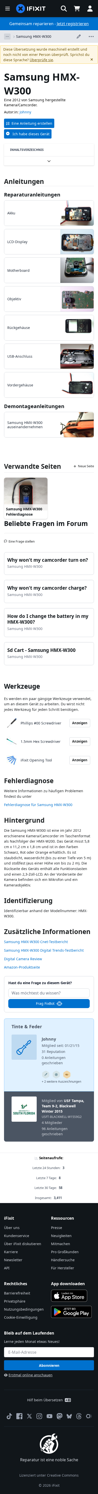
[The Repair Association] (89, 1416)
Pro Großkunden (65, 1251)
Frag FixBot (45, 1003)
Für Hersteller (62, 1268)
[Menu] (7, 8)
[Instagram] (39, 1416)
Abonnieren (49, 1365)
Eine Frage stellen (22, 539)
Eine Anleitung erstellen (32, 123)
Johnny (25, 112)
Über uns (12, 1227)
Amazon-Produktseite (22, 967)
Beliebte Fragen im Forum (46, 523)
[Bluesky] (69, 1416)
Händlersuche (63, 1259)
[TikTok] (9, 1416)
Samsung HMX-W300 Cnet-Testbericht (36, 941)
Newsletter (13, 1259)
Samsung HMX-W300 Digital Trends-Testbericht (44, 950)
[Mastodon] (60, 1416)
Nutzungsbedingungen (24, 1309)
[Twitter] (29, 1416)
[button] (64, 9)
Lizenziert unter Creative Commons (49, 1475)
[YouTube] (49, 1416)
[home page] (31, 8)
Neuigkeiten (61, 1235)
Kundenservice (16, 1235)
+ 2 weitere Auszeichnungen (61, 1081)
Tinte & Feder (27, 1026)
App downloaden (68, 1283)
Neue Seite (86, 466)
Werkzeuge (22, 686)
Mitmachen (60, 1243)
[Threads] (79, 1416)
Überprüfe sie (41, 59)
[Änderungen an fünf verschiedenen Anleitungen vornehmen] (46, 1075)
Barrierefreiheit (17, 1293)
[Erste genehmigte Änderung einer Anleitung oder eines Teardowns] (67, 1075)
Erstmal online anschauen (31, 1375)
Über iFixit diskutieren (22, 1243)
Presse (56, 1227)
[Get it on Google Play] (71, 1312)
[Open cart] (77, 9)
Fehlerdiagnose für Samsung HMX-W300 (38, 804)
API (7, 1268)
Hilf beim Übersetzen (45, 1400)
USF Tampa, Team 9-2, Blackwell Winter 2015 (63, 1106)
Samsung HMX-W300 (33, 36)
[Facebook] (19, 1416)
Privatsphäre (14, 1301)
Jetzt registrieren (73, 23)
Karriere (11, 1251)
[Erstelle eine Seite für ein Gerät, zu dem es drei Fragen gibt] (56, 1075)
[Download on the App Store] (69, 1296)
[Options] (7, 37)
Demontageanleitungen (34, 406)
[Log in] (90, 9)
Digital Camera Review (23, 958)
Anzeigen (79, 723)
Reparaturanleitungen (32, 194)
